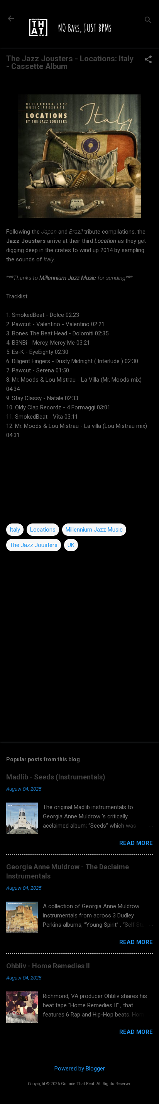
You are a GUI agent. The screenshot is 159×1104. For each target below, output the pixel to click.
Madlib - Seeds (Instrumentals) (55, 777)
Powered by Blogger (79, 1068)
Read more (136, 843)
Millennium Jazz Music (94, 529)
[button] (148, 60)
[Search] (148, 21)
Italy (15, 529)
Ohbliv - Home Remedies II (48, 966)
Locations (43, 529)
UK (71, 545)
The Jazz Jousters (34, 545)
